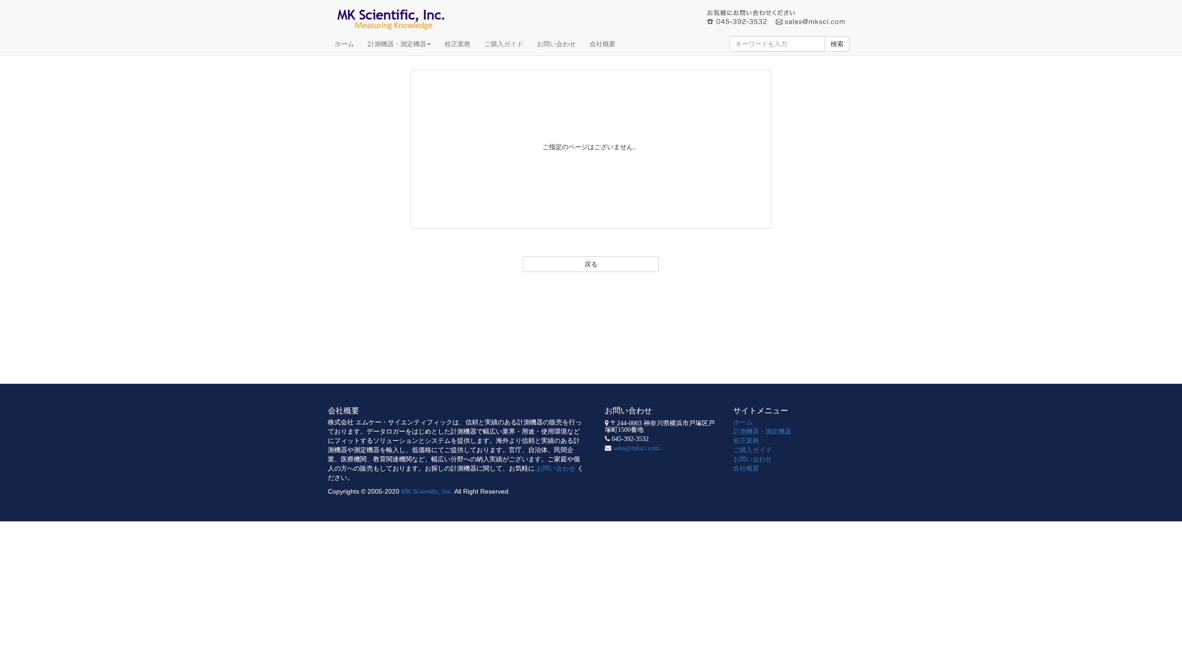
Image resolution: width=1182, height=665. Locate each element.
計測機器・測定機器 (397, 44)
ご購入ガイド (503, 44)
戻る (591, 264)
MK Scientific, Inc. (427, 491)
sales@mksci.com (636, 448)
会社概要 (602, 44)
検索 (837, 44)
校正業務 (457, 44)
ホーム (344, 44)
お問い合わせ (556, 44)
